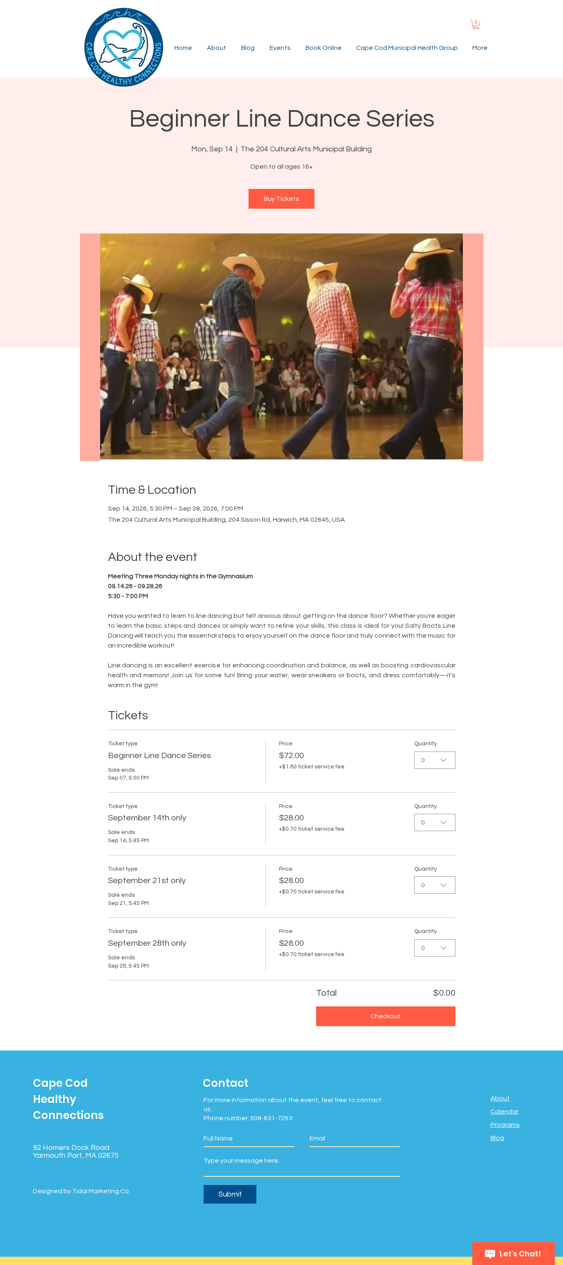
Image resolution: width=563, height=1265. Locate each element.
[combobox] (434, 760)
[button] (476, 25)
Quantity (425, 744)
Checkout (386, 1016)
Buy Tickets (281, 199)
